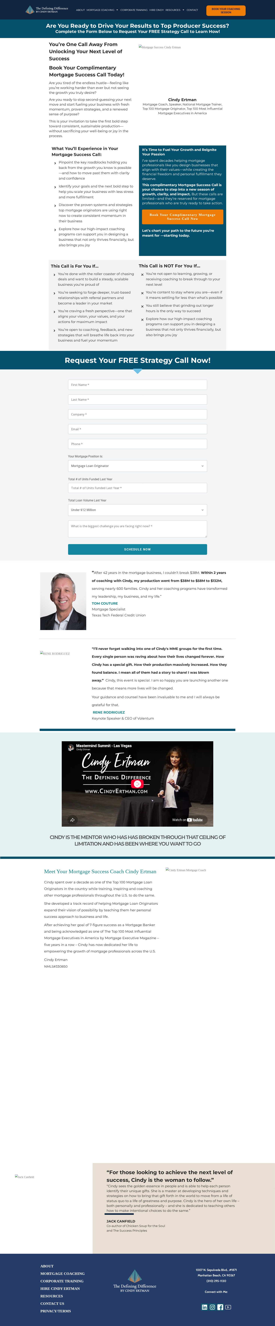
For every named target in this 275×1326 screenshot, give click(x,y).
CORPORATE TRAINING (133, 9)
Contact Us (52, 1303)
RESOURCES (173, 9)
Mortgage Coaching (62, 1274)
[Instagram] (212, 1307)
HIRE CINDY (156, 9)
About (47, 1266)
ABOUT (80, 9)
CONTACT (192, 9)
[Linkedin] (204, 1307)
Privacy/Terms (55, 1311)
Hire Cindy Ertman (60, 1288)
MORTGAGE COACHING (100, 9)
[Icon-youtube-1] (228, 1307)
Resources (51, 1296)
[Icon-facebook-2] (220, 1307)
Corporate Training (62, 1281)
